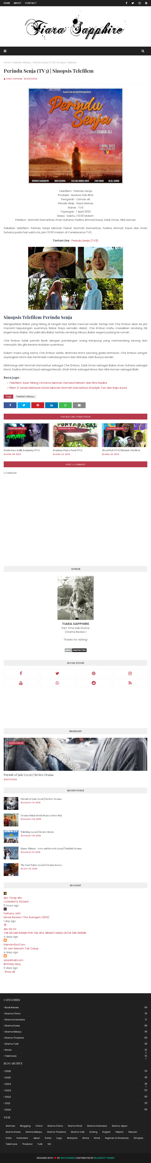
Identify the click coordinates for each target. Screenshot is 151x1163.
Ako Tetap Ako (13, 898)
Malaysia (72, 1138)
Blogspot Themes (104, 1158)
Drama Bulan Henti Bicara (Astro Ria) (41, 815)
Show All (10, 972)
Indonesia (22, 1138)
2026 (76, 1071)
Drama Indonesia (76, 1019)
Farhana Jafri (12, 913)
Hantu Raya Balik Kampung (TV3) (22, 450)
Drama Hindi (75, 1125)
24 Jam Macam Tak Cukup (21, 948)
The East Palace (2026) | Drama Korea (41, 864)
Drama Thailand (76, 1037)
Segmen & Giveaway (117, 1138)
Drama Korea (76, 1025)
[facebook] (126, 3)
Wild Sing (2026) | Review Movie (37, 831)
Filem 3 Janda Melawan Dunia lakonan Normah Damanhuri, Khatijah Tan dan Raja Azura (68, 388)
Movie (76, 1050)
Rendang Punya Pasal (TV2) (67, 450)
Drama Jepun (119, 1125)
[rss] (130, 683)
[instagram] (139, 3)
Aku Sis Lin (10, 929)
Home (7, 3)
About (17, 3)
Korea (48, 1138)
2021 (76, 1103)
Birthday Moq (12, 964)
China (39, 1125)
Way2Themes (68, 1158)
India (9, 1138)
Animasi (10, 1125)
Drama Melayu (76, 1031)
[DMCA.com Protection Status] (75, 651)
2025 (76, 1077)
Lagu (59, 1138)
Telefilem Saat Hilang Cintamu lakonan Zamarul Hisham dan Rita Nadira (58, 383)
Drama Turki (76, 1043)
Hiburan (132, 1131)
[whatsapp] (57, 683)
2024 (76, 1084)
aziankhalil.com (13, 960)
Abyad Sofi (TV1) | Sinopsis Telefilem (121, 450)
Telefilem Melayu (22, 62)
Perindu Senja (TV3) (84, 240)
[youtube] (21, 683)
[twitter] (132, 3)
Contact (30, 3)
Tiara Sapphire (14, 78)
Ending (93, 1131)
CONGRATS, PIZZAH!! (16, 901)
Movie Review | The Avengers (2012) (26, 917)
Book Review (76, 1007)
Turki (40, 1144)
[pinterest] (145, 3)
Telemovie (76, 1056)
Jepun (36, 1138)
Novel (97, 1138)
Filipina (119, 1131)
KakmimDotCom (14, 944)
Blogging (25, 1125)
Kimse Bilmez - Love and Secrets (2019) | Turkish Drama (51, 848)
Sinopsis (138, 1138)
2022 (76, 1097)
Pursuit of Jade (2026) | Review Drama (28, 775)
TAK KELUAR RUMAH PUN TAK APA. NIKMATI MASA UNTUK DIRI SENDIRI (45, 933)
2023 (76, 1090)
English (106, 1131)
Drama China (76, 1013)
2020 (76, 1109)
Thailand (27, 1144)
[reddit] (93, 683)
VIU (49, 1144)
